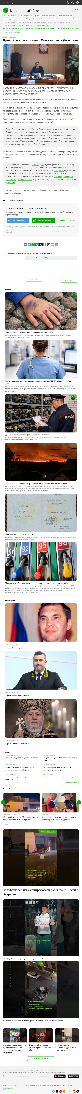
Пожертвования (44, 1076)
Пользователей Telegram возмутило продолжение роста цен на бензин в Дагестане (39, 583)
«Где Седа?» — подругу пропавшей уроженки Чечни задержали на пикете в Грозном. (38, 958)
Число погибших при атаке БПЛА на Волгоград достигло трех (58, 768)
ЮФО (49, 25)
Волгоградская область (65, 15)
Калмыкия (44, 19)
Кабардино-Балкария (32, 19)
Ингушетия (20, 19)
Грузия (6, 19)
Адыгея (20, 15)
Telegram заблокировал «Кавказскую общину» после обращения (41, 1047)
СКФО (68, 22)
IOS (42, 164)
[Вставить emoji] (46, 258)
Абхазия (6, 15)
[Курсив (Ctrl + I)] (32, 258)
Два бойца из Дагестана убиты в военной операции (22, 778)
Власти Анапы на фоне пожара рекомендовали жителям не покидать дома (36, 483)
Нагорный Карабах (9, 22)
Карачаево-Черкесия (55, 19)
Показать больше (41, 1058)
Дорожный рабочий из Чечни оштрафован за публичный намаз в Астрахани (20, 818)
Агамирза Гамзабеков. (61, 114)
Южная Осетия (29, 25)
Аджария (13, 15)
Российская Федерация (24, 22)
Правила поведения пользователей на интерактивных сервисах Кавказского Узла (48, 1085)
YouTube (11, 182)
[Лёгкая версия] (12, 3)
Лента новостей (15, 32)
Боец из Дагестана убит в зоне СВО (20, 534)
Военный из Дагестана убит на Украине (21, 757)
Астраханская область (49, 15)
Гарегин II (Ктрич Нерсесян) (17, 743)
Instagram (68, 176)
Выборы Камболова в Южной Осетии (41, 28)
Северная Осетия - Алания (56, 22)
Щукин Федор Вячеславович (17, 695)
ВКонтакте (11, 179)
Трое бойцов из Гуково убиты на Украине (60, 776)
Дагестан (12, 19)
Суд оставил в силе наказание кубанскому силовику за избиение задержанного (59, 818)
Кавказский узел (20, 108)
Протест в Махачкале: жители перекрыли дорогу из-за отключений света (33, 1020)
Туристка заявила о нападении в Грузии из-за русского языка (65, 1047)
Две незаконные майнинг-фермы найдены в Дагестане (27, 434)
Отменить (68, 280)
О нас (4, 1076)
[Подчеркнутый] (36, 258)
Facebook (58, 176)
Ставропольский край (10, 25)
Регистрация (34, 279)
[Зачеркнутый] (40, 258)
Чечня (21, 25)
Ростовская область (40, 22)
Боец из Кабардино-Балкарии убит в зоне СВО (60, 758)
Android (35, 164)
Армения (37, 15)
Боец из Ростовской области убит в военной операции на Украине (19, 768)
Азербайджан (28, 15)
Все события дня (72, 783)
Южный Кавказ (40, 25)
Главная (5, 32)
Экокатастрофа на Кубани (69, 28)
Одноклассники (25, 179)
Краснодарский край (70, 19)
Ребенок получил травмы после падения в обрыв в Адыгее (29, 332)
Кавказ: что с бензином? (14, 28)
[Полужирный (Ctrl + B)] (27, 258)
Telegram (58, 170)
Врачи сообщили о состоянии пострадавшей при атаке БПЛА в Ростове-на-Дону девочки (38, 382)
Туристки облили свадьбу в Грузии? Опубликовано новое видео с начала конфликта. (14, 1049)
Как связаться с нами (22, 1076)
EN (8, 2)
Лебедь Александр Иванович (17, 647)
